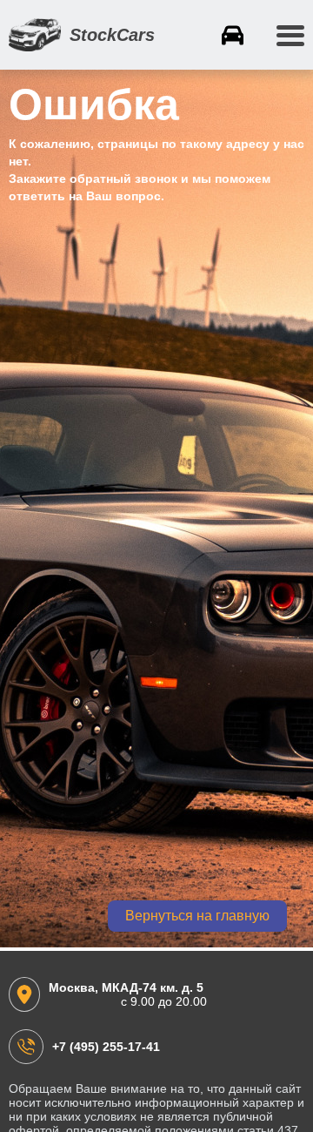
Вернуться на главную (197, 915)
